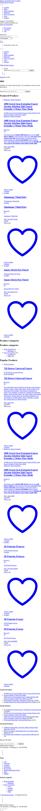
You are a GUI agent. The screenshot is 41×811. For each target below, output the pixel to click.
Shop (5, 772)
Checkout (7, 29)
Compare (6, 191)
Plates (5, 9)
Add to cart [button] (7, 150)
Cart (5, 31)
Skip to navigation (5, 1)
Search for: (3, 34)
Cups (5, 16)
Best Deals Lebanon (8, 795)
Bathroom (7, 13)
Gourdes (6, 7)
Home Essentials (9, 11)
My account (7, 28)
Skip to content (15, 1)
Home (2, 77)
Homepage (7, 767)
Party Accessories (9, 14)
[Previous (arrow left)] (1, 810)
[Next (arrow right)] (2, 810)
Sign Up (21, 744)
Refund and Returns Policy (12, 770)
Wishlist (6, 774)
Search (6, 68)
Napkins (6, 18)
